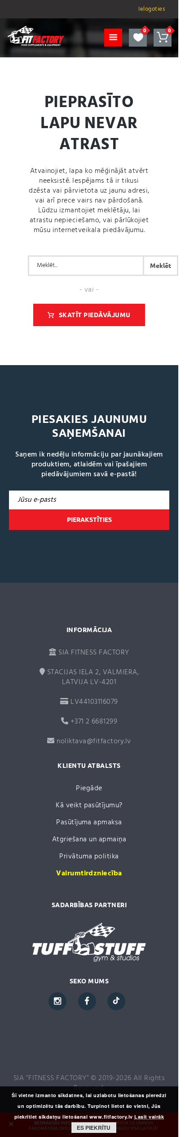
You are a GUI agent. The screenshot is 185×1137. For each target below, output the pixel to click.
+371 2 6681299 (92, 722)
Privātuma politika (89, 856)
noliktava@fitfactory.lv (94, 741)
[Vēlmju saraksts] (138, 38)
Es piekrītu (93, 1128)
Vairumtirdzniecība (89, 873)
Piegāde (89, 788)
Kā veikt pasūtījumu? (89, 805)
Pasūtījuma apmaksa (89, 822)
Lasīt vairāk (149, 1117)
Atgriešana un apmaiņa (89, 839)
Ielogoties (151, 9)
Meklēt (160, 265)
